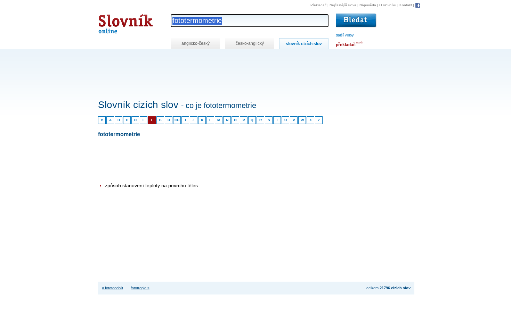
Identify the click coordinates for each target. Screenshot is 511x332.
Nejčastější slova (343, 5)
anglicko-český (195, 43)
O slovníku (387, 5)
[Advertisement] (224, 58)
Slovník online (113, 22)
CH (177, 120)
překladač (346, 44)
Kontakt (405, 5)
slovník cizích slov (304, 43)
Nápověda (367, 5)
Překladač (318, 5)
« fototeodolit (112, 288)
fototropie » (140, 288)
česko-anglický (250, 43)
